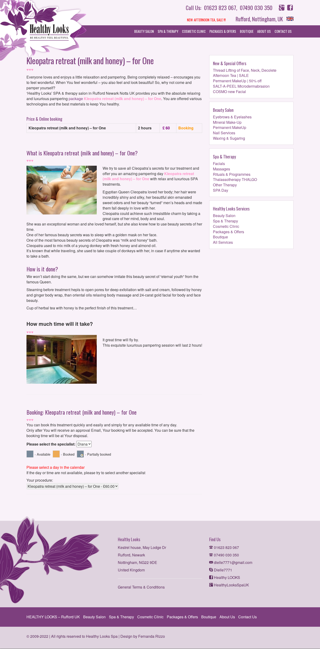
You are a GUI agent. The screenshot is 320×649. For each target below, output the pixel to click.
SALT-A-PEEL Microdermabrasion (241, 86)
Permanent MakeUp (229, 127)
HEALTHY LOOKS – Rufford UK (53, 616)
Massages (221, 169)
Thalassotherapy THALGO (235, 179)
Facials (219, 163)
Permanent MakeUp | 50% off (237, 80)
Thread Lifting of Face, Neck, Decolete (244, 70)
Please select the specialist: (51, 444)
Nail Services (224, 132)
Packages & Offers (222, 31)
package (76, 98)
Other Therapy (225, 185)
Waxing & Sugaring (229, 138)
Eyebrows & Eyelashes (232, 117)
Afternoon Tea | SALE (231, 75)
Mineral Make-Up (227, 122)
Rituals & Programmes (231, 174)
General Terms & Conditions (141, 587)
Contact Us (283, 31)
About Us (264, 31)
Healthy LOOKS (226, 577)
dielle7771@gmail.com (232, 562)
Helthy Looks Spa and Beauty (43, 31)
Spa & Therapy (168, 31)
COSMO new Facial (229, 91)
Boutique (246, 31)
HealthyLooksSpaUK (231, 585)
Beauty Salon (144, 31)
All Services (223, 242)
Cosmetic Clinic (194, 31)
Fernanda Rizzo (151, 636)
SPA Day (220, 190)
